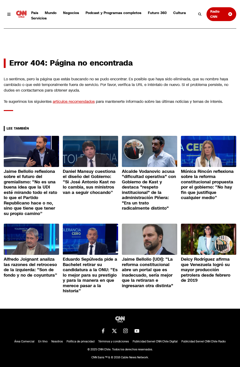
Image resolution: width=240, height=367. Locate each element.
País (34, 12)
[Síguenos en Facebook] (103, 331)
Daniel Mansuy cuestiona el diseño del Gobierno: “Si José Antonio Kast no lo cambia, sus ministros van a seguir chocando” (89, 182)
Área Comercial (24, 341)
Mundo (50, 12)
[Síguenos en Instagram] (125, 331)
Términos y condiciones (113, 341)
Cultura (179, 12)
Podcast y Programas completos (113, 12)
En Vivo (43, 341)
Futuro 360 (157, 12)
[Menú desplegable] (9, 14)
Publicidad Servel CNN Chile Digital (155, 341)
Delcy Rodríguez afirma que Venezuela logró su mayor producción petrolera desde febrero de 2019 (205, 269)
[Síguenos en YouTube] (137, 331)
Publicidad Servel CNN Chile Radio (203, 341)
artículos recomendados (74, 101)
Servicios (39, 18)
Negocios (71, 12)
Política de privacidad (80, 341)
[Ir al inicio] (21, 14)
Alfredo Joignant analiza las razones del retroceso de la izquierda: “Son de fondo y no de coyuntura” (30, 267)
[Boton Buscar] (200, 14)
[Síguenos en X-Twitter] (114, 331)
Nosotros (57, 341)
